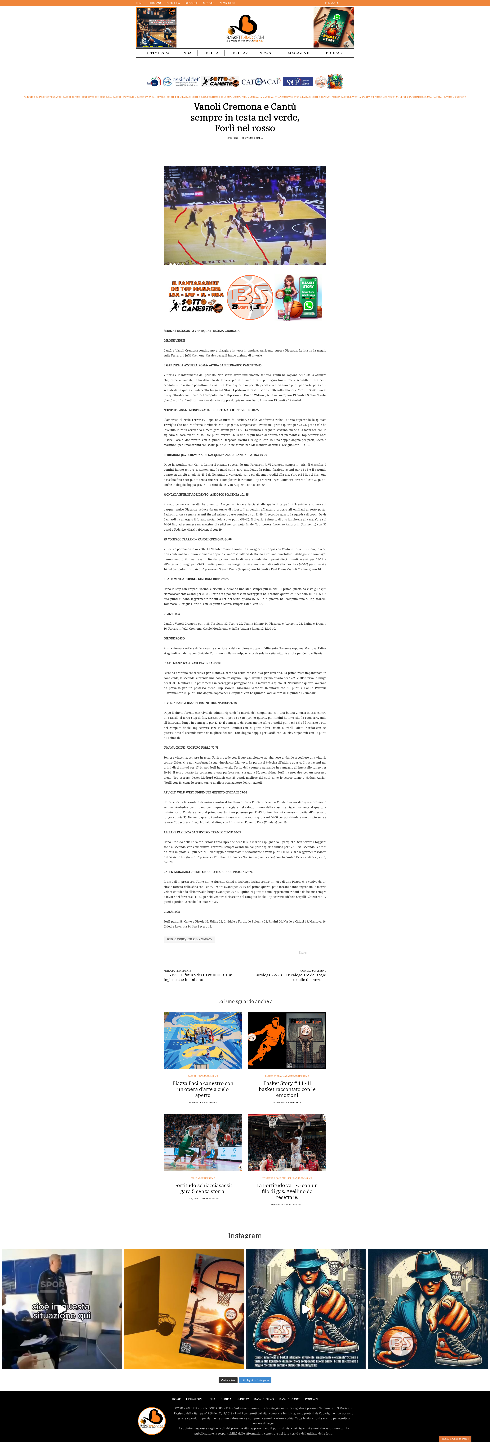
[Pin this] (252, 146)
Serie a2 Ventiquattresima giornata (189, 939)
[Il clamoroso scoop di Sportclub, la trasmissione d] (62, 1309)
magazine (288, 1076)
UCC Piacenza (391, 97)
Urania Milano (436, 97)
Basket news (195, 1076)
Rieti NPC (376, 97)
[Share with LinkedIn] (247, 146)
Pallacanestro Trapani (316, 97)
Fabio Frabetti (210, 1198)
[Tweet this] (242, 146)
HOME (176, 1399)
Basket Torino (72, 97)
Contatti (208, 3)
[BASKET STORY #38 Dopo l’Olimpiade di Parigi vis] (184, 1309)
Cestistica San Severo (152, 97)
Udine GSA (405, 97)
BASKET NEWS (264, 1399)
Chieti (170, 97)
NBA (188, 53)
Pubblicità (173, 3)
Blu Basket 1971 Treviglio (123, 97)
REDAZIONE (210, 1102)
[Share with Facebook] (237, 146)
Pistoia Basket (340, 97)
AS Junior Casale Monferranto (43, 97)
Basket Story (273, 1076)
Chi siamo (155, 3)
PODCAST (335, 53)
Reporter (191, 3)
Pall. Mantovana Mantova (258, 97)
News (265, 53)
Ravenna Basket (360, 97)
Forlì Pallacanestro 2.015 (190, 97)
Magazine (298, 53)
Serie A (211, 53)
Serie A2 (239, 53)
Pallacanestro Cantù (288, 97)
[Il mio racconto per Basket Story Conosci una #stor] (306, 1309)
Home (139, 3)
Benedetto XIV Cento (94, 97)
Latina (236, 97)
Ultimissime (158, 53)
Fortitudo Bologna (219, 97)
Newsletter (227, 3)
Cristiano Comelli (253, 138)
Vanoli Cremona (456, 97)
